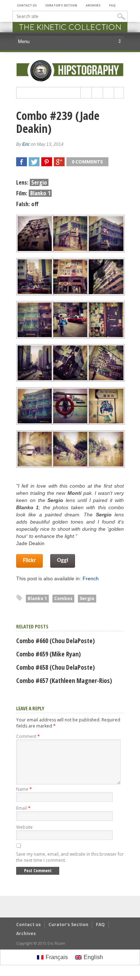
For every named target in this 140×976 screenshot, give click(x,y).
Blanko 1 (37, 598)
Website (24, 827)
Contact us (27, 5)
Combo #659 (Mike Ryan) (48, 654)
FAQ (112, 5)
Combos (63, 598)
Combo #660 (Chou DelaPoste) (55, 641)
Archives (93, 5)
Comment (28, 736)
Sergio (87, 598)
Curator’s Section (61, 5)
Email (23, 808)
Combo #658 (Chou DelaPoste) (55, 667)
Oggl (62, 560)
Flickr (29, 560)
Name (24, 789)
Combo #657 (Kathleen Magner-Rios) (64, 680)
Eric (26, 144)
